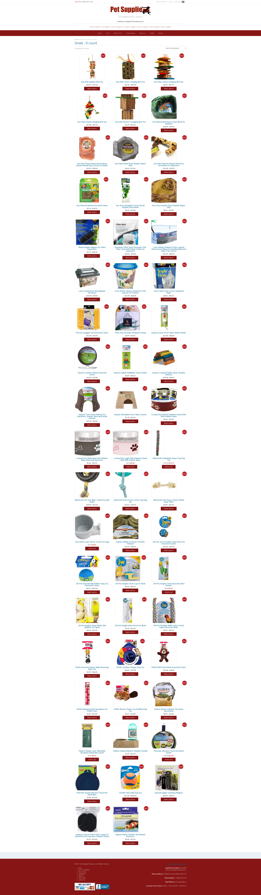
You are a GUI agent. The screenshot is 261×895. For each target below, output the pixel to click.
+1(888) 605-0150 (87, 1)
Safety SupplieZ (154, 27)
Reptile (142, 33)
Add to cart (130, 467)
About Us (81, 876)
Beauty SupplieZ (95, 27)
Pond (160, 33)
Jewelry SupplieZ (116, 27)
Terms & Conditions (84, 870)
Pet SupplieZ (106, 27)
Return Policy (82, 878)
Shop (80, 868)
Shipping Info (82, 874)
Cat (107, 33)
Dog (100, 33)
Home (76, 39)
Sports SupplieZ (166, 27)
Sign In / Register (161, 1)
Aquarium (130, 33)
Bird (152, 33)
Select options (92, 88)
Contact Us (82, 880)
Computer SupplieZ (129, 27)
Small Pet (118, 33)
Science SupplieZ (142, 27)
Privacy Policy (82, 872)
